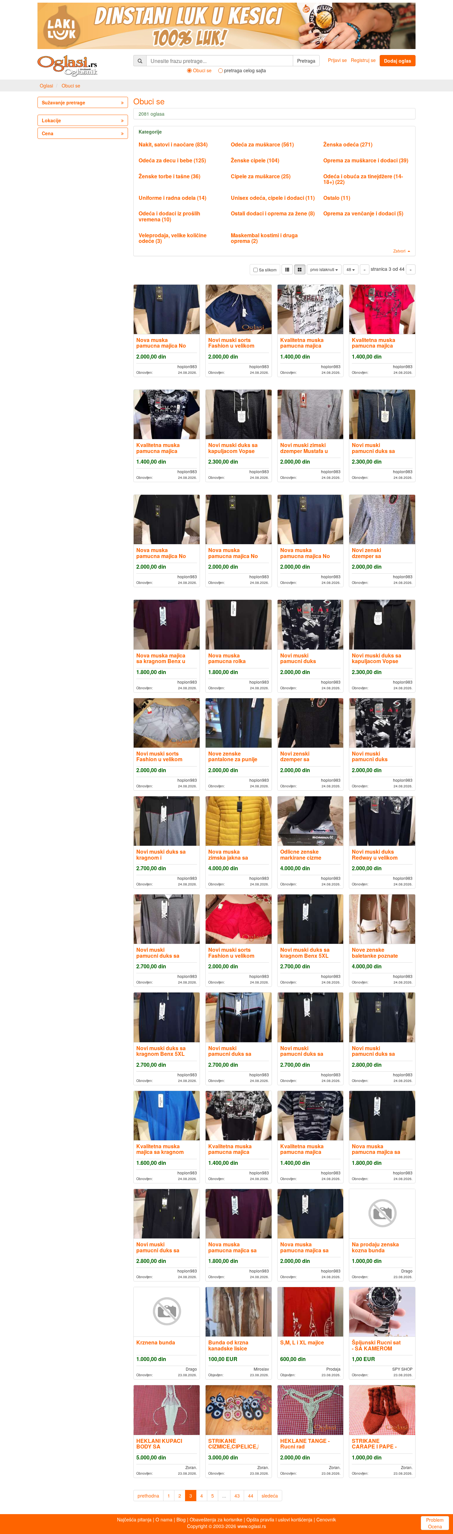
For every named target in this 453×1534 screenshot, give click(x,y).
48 (349, 269)
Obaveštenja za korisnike (216, 1519)
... (224, 1495)
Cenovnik (326, 1519)
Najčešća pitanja (134, 1519)
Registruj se (363, 60)
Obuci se (71, 85)
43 (237, 1495)
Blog (181, 1519)
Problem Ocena (435, 1523)
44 (250, 1495)
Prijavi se (337, 60)
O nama (164, 1519)
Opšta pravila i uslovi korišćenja (279, 1519)
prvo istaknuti (322, 269)
